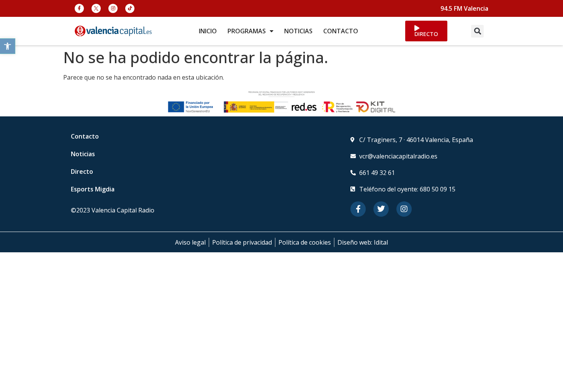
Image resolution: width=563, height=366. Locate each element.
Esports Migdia (93, 189)
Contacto (85, 136)
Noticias (83, 154)
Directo (82, 171)
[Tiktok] (129, 8)
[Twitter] (381, 209)
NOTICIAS (298, 31)
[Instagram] (113, 8)
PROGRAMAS (246, 31)
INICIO (208, 31)
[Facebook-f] (79, 8)
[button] (7, 46)
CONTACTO (340, 31)
